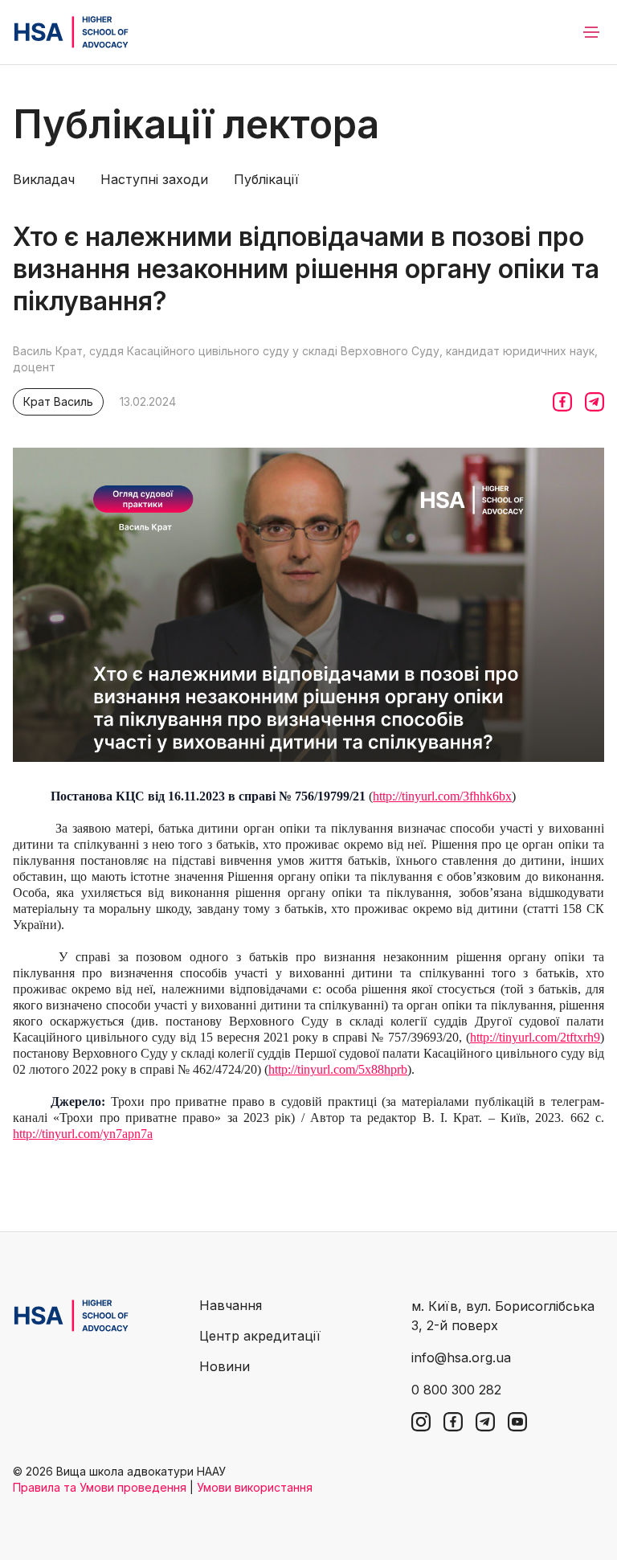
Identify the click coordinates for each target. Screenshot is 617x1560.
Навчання (230, 1305)
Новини (224, 1366)
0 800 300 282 (456, 1390)
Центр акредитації (260, 1336)
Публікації (266, 179)
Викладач (44, 179)
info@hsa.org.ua (461, 1357)
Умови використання (255, 1487)
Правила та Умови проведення (99, 1487)
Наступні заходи (154, 179)
